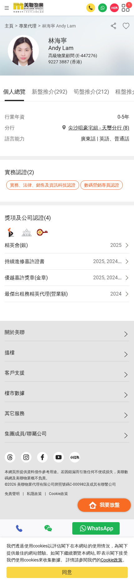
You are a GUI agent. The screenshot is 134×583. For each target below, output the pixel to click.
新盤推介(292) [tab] (49, 91)
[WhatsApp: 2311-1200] (102, 7)
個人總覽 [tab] (14, 91)
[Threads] (10, 457)
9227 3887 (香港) (65, 61)
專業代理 (27, 25)
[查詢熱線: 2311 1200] (90, 7)
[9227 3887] (19, 528)
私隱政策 (34, 494)
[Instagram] (26, 457)
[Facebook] (42, 457)
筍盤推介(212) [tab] (91, 91)
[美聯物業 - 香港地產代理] (28, 8)
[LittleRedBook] (74, 457)
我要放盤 (110, 505)
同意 (67, 572)
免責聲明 (12, 494)
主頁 (9, 25)
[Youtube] (58, 457)
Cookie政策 (111, 559)
